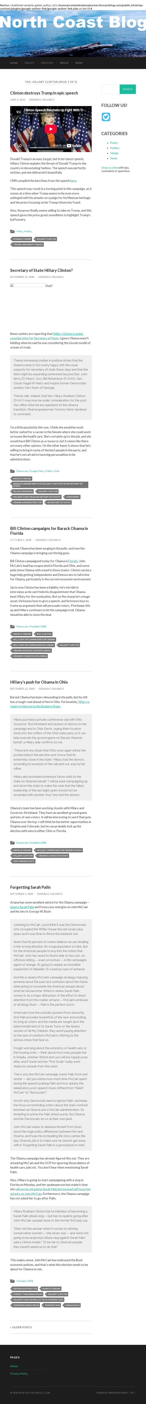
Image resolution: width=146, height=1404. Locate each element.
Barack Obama (22, 478)
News (79, 62)
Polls (57, 471)
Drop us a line (109, 167)
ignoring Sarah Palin (26, 1305)
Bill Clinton (44, 634)
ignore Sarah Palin (22, 907)
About (14, 1366)
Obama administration (27, 502)
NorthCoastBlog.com (34, 1392)
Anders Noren (117, 1392)
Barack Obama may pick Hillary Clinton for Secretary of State (48, 484)
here (73, 181)
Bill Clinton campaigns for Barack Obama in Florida (49, 531)
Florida (73, 561)
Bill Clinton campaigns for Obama (34, 639)
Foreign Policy (37, 471)
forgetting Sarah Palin (27, 1294)
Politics (47, 62)
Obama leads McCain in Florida (32, 650)
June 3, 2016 (17, 99)
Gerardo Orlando (42, 99)
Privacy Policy (19, 1373)
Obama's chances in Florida (30, 656)
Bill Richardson (23, 491)
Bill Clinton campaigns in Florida (33, 645)
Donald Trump (22, 239)
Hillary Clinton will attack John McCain (38, 1299)
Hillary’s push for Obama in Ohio (39, 682)
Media (64, 62)
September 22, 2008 (22, 688)
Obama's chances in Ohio (53, 855)
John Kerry (72, 497)
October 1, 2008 (20, 539)
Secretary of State (59, 502)
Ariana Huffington (25, 1288)
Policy (29, 62)
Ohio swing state (23, 861)
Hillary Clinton (46, 239)
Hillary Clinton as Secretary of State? (37, 497)
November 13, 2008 (22, 277)
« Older (21, 1327)
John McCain (52, 1305)
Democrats (22, 471)
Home (14, 62)
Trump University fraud (28, 244)
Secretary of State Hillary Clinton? (41, 270)
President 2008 (38, 626)
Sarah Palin (73, 1305)
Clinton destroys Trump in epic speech (44, 93)
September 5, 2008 (21, 893)
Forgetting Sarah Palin (30, 887)
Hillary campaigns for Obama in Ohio (59, 850)
